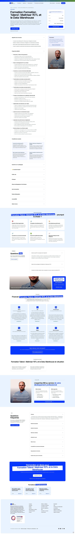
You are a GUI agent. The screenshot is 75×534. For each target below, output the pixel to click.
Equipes (30, 506)
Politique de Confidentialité (58, 506)
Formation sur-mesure (44, 510)
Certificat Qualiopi (32, 510)
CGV (37, 528)
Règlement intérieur (57, 509)
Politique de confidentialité (31, 528)
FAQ (54, 505)
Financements (43, 512)
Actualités (30, 505)
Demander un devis (15, 28)
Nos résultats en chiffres (33, 509)
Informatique (15, 7)
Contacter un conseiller (15, 425)
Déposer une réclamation (58, 510)
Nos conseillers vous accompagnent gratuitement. (42, 0)
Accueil (11, 7)
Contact (30, 512)
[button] (38, 3)
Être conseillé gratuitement (37, 352)
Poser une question (14, 259)
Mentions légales (24, 528)
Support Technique (57, 512)
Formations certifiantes (45, 505)
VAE (42, 509)
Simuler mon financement (56, 44)
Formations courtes (44, 506)
